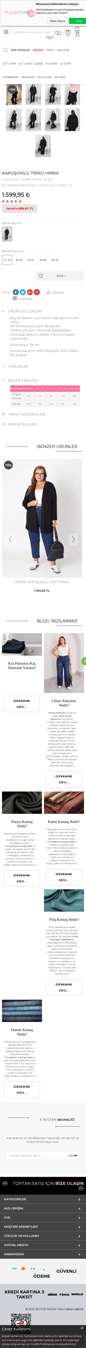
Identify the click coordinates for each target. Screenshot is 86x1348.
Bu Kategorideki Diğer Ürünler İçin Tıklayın (34, 185)
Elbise (38, 63)
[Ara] (57, 32)
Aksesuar (27, 77)
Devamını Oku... (22, 704)
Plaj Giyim (44, 77)
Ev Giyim (51, 63)
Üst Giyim (9, 63)
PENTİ (50, 50)
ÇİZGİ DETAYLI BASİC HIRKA (42, 582)
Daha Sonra (57, 21)
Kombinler (10, 77)
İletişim (59, 77)
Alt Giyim (25, 63)
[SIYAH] (41, 561)
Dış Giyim (63, 50)
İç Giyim (65, 63)
